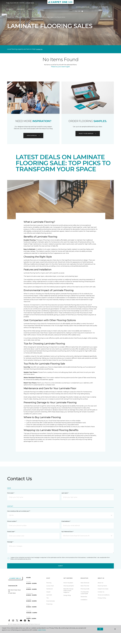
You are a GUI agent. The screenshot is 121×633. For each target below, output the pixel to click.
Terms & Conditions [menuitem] (103, 595)
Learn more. (42, 630)
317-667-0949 (30, 3)
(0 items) (82, 11)
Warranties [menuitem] (84, 596)
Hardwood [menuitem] (49, 589)
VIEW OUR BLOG (32, 135)
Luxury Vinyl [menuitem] (50, 586)
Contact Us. (39, 49)
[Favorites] (79, 11)
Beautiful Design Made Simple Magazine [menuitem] (68, 590)
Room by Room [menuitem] (102, 586)
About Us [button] (31, 9)
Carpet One (10, 17)
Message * (10, 541)
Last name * (64, 493)
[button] (76, 11)
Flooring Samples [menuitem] (68, 586)
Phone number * (12, 521)
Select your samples (86, 133)
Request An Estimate (100, 7)
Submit (60, 566)
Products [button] (9, 9)
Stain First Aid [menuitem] (85, 586)
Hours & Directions (82, 7)
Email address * (65, 521)
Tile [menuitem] (47, 598)
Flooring (19, 17)
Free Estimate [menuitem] (50, 601)
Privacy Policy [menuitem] (102, 598)
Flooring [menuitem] (48, 582)
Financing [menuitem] (49, 604)
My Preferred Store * (67, 531)
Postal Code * (11, 531)
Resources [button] (20, 9)
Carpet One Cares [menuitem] (103, 589)
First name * (10, 493)
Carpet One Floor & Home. (20, 624)
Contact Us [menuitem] (101, 592)
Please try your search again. (60, 66)
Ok (100, 629)
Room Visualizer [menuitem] (68, 582)
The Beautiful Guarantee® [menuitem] (85, 592)
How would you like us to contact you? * (18, 511)
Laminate (27, 17)
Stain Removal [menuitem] (85, 582)
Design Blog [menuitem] (67, 595)
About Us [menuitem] (100, 582)
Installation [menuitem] (84, 599)
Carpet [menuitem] (48, 592)
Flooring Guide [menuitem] (85, 589)
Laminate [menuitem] (49, 595)
